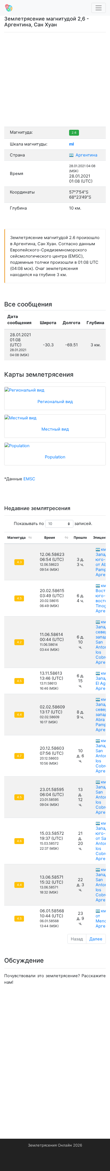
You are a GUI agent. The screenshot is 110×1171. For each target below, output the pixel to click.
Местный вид (55, 429)
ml (71, 144)
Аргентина (85, 155)
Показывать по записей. (53, 523)
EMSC (29, 478)
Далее (95, 939)
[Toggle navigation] (98, 8)
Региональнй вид (55, 401)
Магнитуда (16, 538)
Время (49, 538)
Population (55, 457)
